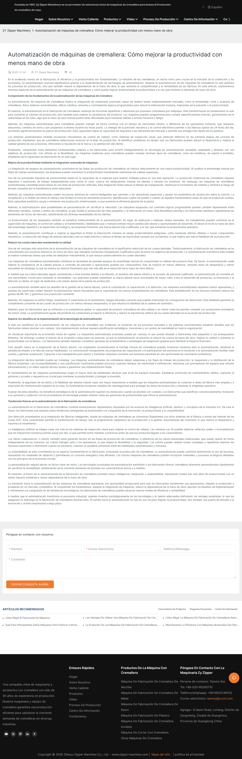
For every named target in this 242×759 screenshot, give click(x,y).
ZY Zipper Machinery (17, 30)
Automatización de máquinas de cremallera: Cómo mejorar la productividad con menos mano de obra (103, 30)
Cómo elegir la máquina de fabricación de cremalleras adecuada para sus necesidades (202, 617)
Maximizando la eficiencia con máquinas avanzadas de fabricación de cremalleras (202, 624)
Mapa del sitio (161, 754)
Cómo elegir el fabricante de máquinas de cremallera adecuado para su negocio (28, 617)
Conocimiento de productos (172, 609)
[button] (229, 19)
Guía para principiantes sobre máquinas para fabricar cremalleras (42, 624)
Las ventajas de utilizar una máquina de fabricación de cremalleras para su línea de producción (122, 617)
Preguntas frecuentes (201, 609)
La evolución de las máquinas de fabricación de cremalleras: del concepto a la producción (122, 624)
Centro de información (226, 609)
